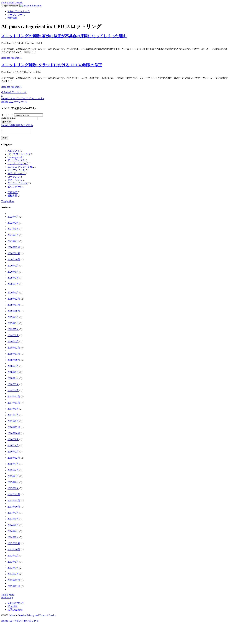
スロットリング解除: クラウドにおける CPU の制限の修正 (51, 65)
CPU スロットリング (19, 154)
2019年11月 (14, 304)
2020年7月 (13, 278)
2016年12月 (14, 427)
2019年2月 (13, 341)
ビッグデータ (15, 186)
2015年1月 (13, 488)
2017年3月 (13, 415)
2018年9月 (13, 366)
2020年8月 (13, 271)
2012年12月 (14, 580)
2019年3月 (13, 335)
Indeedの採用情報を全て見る (17, 125)
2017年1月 (13, 421)
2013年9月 (13, 555)
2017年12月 (14, 396)
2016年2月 (13, 451)
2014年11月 (14, 500)
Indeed (12, 615)
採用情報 (13, 18)
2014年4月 (13, 531)
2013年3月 (13, 567)
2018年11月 (14, 353)
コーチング (14, 176)
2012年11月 (14, 586)
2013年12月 (14, 543)
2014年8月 (13, 519)
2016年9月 (13, 439)
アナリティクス (17, 160)
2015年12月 (14, 457)
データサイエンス (18, 183)
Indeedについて (16, 603)
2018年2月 (13, 384)
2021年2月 (13, 241)
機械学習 (13, 195)
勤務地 (5, 118)
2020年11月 (14, 253)
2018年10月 (14, 360)
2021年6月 (13, 229)
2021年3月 (13, 235)
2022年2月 (13, 222)
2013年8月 (13, 561)
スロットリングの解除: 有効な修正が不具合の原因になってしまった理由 (64, 36)
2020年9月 (13, 265)
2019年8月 (13, 323)
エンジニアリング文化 (20, 166)
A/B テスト (14, 150)
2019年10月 (14, 311)
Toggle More (7, 201)
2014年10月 (14, 506)
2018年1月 (13, 390)
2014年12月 (14, 494)
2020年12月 (14, 247)
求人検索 (13, 606)
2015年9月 (13, 464)
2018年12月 (14, 347)
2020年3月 (13, 284)
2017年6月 (13, 408)
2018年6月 (13, 372)
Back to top (7, 597)
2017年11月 (14, 402)
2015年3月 (13, 476)
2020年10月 (14, 259)
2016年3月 (13, 445)
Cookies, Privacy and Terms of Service (37, 615)
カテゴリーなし (17, 173)
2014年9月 (13, 512)
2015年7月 (13, 470)
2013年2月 (13, 574)
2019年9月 (13, 317)
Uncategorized (15, 157)
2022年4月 (13, 216)
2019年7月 (13, 329)
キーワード (7, 115)
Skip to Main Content (12, 2)
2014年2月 (13, 537)
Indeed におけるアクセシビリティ (20, 620)
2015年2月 (13, 482)
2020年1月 (13, 292)
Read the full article (11, 57)
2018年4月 (13, 378)
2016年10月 (14, 433)
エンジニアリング (18, 163)
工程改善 (13, 192)
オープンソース (16, 14)
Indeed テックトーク (19, 11)
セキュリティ (15, 180)
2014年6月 (13, 525)
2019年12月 (14, 298)
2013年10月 (14, 549)
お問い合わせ (15, 609)
